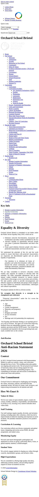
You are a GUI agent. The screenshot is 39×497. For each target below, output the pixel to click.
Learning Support (14, 114)
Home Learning (14, 109)
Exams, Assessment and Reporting (20, 105)
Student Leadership (15, 81)
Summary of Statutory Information (19, 165)
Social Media (13, 185)
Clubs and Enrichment (16, 107)
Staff (10, 79)
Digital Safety (13, 136)
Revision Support (14, 123)
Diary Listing (13, 181)
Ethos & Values (14, 67)
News (6, 176)
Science (15, 101)
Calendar (11, 178)
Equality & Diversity (15, 163)
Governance (12, 72)
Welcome (12, 58)
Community (12, 65)
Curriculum (8, 85)
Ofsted (11, 167)
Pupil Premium (13, 170)
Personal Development (16, 112)
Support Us (12, 83)
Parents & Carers (10, 125)
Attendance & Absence (16, 129)
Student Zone (9, 156)
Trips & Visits (13, 187)
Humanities (16, 94)
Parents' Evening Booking (13, 20)
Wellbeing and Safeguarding (18, 147)
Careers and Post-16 (15, 134)
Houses (11, 74)
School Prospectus (14, 78)
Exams (11, 172)
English (15, 92)
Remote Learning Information (18, 161)
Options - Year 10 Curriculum (18, 121)
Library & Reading (15, 110)
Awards (11, 61)
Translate (15, 29)
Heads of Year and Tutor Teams (19, 138)
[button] (9, 23)
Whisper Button (10, 18)
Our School (8, 56)
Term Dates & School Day (17, 127)
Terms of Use (13, 174)
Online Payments (14, 141)
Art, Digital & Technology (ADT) (23, 90)
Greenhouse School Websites (27, 471)
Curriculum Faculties (15, 89)
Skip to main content (7, 2)
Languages (16, 96)
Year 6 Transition (14, 150)
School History (13, 76)
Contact (7, 201)
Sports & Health (18, 103)
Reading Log (13, 158)
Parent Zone (12, 143)
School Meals (13, 145)
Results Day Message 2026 (17, 192)
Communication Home (16, 179)
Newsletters (12, 183)
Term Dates (8, 10)
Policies (11, 169)
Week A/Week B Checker (17, 154)
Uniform (11, 149)
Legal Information (11, 468)
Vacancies (8, 198)
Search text (4, 33)
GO (28, 33)
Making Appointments (16, 139)
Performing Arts (18, 99)
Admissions (12, 59)
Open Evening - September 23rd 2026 (21, 152)
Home (7, 54)
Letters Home (9, 7)
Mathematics (17, 98)
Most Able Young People (17, 116)
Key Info (7, 159)
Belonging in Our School (17, 63)
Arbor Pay (8, 9)
